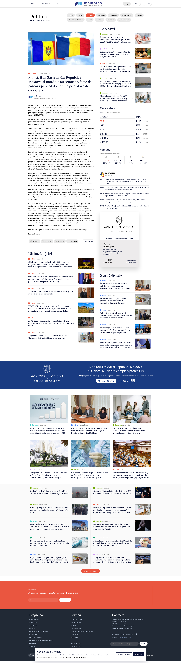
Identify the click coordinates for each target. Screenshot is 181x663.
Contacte (32, 646)
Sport (90, 20)
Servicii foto (74, 625)
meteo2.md (116, 153)
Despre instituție (34, 619)
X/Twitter (61, 241)
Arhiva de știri (75, 634)
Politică (38, 16)
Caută (143, 644)
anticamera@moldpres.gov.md (126, 626)
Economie (113, 15)
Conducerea (33, 622)
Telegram (73, 241)
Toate (71, 15)
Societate (101, 15)
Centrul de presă (76, 628)
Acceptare (138, 654)
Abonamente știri (76, 622)
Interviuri (110, 20)
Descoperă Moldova (76, 20)
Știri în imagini (124, 20)
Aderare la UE (126, 15)
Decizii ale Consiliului (35, 637)
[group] (125, 38)
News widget (75, 637)
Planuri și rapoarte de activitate (38, 631)
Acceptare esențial (123, 654)
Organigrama (33, 625)
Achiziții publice (33, 634)
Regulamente (33, 643)
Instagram (48, 241)
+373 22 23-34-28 (120, 621)
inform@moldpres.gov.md (124, 628)
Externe (99, 20)
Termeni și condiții (76, 646)
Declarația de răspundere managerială (41, 640)
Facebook (36, 241)
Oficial (80, 15)
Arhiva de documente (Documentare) (82, 631)
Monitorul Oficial (76, 643)
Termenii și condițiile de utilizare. (75, 657)
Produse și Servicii (76, 619)
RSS (72, 640)
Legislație (32, 628)
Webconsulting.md (125, 637)
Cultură (139, 15)
